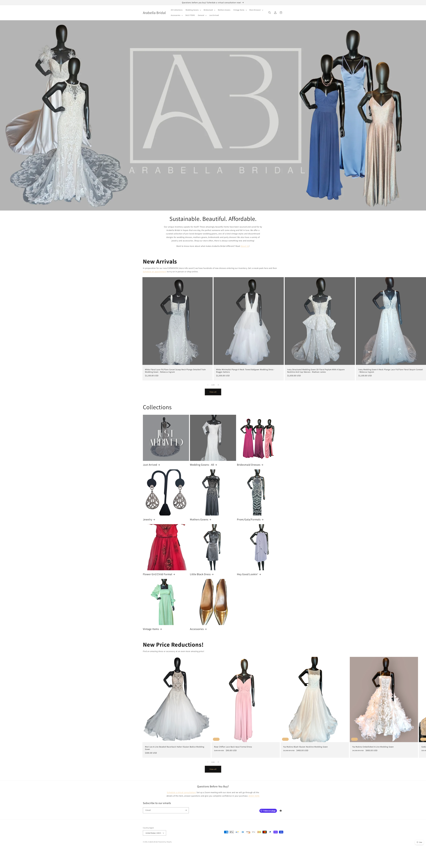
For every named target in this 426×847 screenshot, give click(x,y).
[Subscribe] (186, 810)
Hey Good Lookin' (247, 574)
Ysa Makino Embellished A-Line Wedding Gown (373, 747)
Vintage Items (151, 629)
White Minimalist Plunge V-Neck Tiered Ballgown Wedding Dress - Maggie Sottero (245, 370)
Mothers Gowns (199, 519)
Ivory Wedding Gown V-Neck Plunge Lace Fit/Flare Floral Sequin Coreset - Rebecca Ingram (390, 370)
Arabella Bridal (153, 842)
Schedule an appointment (155, 271)
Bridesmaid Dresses (248, 464)
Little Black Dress (200, 574)
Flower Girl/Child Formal (157, 574)
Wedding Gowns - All (202, 464)
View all (213, 392)
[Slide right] (218, 384)
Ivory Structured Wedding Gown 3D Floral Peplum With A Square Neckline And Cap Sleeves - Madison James (316, 370)
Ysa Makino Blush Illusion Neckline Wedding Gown (305, 747)
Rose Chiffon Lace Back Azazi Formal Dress (233, 747)
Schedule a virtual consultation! (181, 792)
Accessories (197, 629)
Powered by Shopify (165, 842)
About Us (245, 246)
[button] (193, 10)
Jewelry (147, 519)
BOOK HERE (254, 795)
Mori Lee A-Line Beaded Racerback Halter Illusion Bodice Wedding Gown (174, 748)
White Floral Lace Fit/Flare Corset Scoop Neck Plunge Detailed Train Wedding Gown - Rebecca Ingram (175, 370)
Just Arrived (150, 464)
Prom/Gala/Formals (249, 519)
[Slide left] (207, 384)
